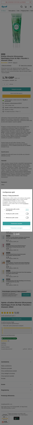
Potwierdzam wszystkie (16, 223)
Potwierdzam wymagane (16, 228)
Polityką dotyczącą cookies (10, 199)
